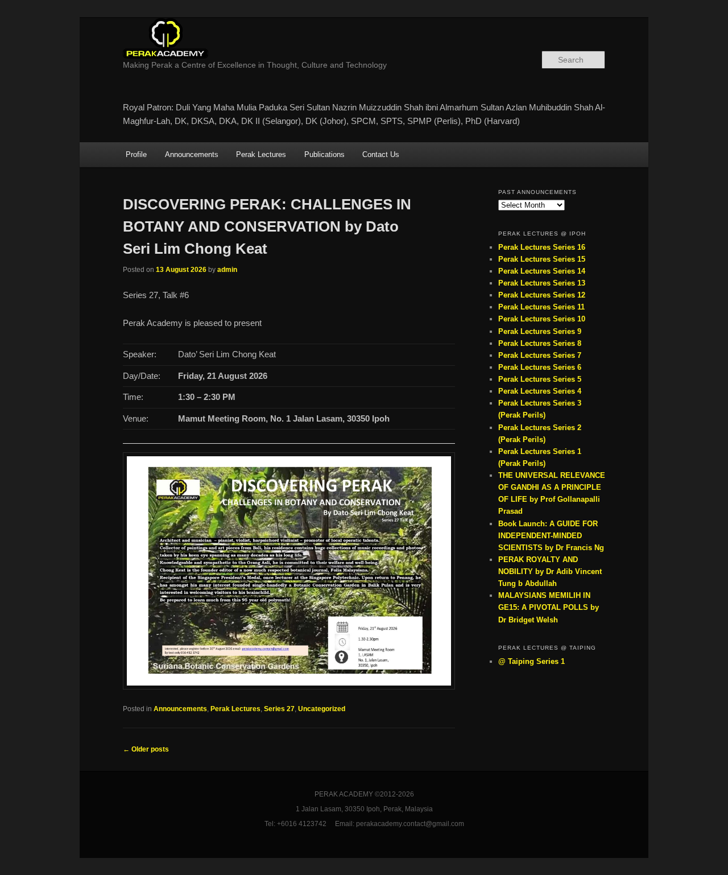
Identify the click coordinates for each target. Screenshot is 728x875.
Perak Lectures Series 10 (541, 319)
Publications (324, 154)
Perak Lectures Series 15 (541, 259)
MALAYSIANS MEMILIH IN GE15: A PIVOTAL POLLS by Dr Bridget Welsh (548, 607)
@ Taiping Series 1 (531, 661)
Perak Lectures (261, 154)
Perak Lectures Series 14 (541, 271)
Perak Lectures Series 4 (539, 391)
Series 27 (279, 709)
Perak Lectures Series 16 (541, 247)
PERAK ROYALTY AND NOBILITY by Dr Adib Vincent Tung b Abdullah (550, 571)
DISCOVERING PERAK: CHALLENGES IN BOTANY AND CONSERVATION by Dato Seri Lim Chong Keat (267, 226)
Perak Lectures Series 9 (539, 331)
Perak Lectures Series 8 (539, 343)
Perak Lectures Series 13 (541, 283)
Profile (136, 154)
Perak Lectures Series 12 (541, 295)
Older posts (146, 749)
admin (227, 270)
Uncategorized (321, 709)
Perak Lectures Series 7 (539, 355)
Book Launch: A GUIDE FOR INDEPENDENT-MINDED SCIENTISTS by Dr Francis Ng (551, 535)
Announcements (191, 154)
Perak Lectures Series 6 (539, 367)
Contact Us (380, 154)
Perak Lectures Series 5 (539, 379)
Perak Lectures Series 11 (541, 307)
